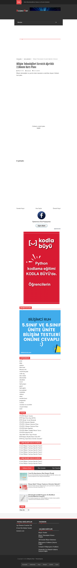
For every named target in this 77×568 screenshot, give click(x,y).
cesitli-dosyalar (23, 371)
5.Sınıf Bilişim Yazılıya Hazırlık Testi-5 (30, 446)
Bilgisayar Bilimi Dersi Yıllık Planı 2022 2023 (36, 2)
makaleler (22, 392)
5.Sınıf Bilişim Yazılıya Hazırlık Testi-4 (30, 448)
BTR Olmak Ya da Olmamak (27, 420)
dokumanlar (22, 377)
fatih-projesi (22, 384)
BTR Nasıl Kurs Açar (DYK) (27, 418)
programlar (22, 400)
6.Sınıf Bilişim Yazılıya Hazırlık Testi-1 (30, 463)
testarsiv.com (20, 531)
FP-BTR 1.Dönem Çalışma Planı (28, 424)
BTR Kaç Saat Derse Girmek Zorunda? (30, 438)
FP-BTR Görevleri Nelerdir (27, 422)
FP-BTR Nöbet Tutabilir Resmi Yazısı (30, 430)
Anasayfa (24, 564)
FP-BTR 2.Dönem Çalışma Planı (28, 426)
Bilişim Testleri (42, 532)
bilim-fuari (22, 367)
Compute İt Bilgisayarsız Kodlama (48, 547)
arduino (21, 365)
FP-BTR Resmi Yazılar (26, 416)
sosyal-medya (23, 407)
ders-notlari (22, 375)
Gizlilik (51, 564)
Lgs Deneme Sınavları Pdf (24, 525)
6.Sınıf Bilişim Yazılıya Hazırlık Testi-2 (30, 461)
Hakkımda (32, 564)
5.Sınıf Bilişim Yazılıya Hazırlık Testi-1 (30, 454)
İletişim (45, 564)
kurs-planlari (22, 390)
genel (21, 386)
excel (21, 382)
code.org (21, 373)
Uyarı (56, 564)
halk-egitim (22, 388)
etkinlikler (22, 380)
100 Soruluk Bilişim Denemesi (47, 539)
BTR (20, 361)
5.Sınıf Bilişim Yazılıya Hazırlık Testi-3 (30, 450)
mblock (21, 394)
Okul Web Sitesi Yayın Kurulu (28, 434)
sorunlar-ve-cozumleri (25, 404)
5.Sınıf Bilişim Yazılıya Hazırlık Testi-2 (30, 452)
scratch (21, 402)
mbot (20, 396)
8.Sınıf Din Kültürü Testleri (24, 528)
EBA (20, 363)
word (20, 409)
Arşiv (39, 564)
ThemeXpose (39, 559)
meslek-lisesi (23, 398)
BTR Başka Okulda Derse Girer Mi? (29, 436)
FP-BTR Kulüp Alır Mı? (26, 432)
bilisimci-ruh (22, 369)
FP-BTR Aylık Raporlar (26, 428)
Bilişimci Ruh (31, 559)
